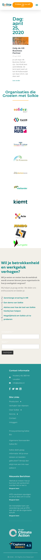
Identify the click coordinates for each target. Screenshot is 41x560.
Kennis (12, 414)
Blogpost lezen (14, 488)
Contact (12, 418)
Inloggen (13, 422)
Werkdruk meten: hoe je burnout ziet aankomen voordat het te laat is (19, 483)
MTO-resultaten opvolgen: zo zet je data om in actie (20, 495)
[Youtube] (17, 389)
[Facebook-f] (10, 389)
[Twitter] (13, 389)
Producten (14, 401)
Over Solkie (14, 410)
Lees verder (16, 80)
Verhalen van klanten (19, 406)
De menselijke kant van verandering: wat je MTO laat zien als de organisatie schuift (20, 509)
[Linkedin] (20, 389)
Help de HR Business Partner (18, 50)
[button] (37, 5)
